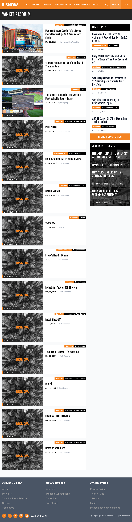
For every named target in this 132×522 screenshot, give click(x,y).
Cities (26, 4)
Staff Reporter (64, 131)
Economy (81, 57)
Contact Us (8, 507)
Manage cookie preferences (105, 507)
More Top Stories (110, 136)
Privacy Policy (97, 489)
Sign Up (115, 4)
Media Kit (7, 493)
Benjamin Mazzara (66, 70)
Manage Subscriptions (58, 493)
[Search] (106, 4)
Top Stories (52, 503)
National (75, 89)
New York (59, 25)
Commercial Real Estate (75, 121)
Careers (47, 4)
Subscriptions (82, 4)
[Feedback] (27, 516)
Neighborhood (79, 250)
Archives (50, 489)
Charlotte (63, 186)
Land (83, 89)
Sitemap (94, 498)
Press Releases (63, 4)
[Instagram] (21, 516)
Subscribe (51, 498)
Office (82, 218)
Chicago (69, 282)
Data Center (80, 282)
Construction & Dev (77, 153)
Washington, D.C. (60, 153)
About (96, 4)
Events (35, 4)
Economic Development (75, 25)
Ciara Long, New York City (69, 42)
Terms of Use (97, 493)
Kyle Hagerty (63, 103)
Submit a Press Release (14, 498)
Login (125, 4)
